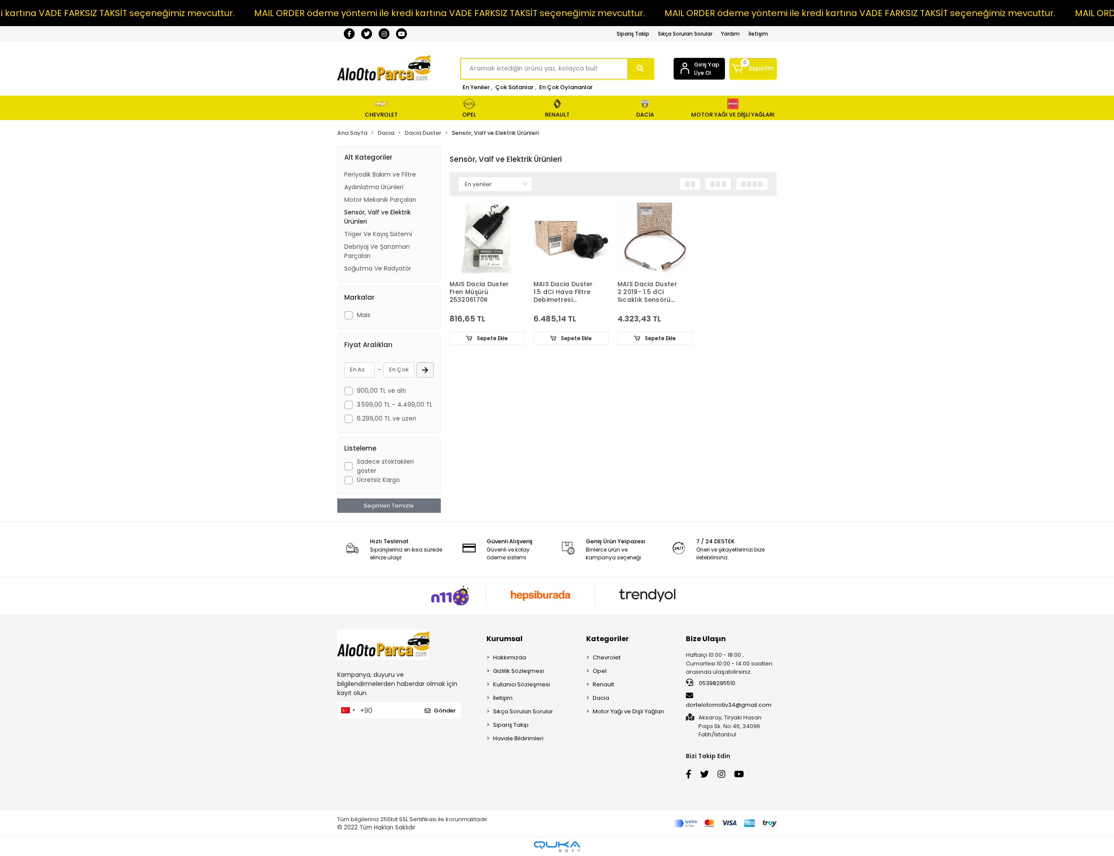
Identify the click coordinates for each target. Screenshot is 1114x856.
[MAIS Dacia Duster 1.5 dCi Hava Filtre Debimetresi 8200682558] (571, 238)
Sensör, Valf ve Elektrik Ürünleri (377, 217)
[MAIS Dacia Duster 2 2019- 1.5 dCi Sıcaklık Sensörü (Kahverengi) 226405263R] (655, 238)
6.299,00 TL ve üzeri (386, 418)
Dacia (601, 698)
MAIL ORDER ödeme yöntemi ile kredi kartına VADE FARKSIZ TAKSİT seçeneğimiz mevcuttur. (449, 13)
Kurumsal (505, 639)
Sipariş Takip (633, 33)
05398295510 (716, 683)
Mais (363, 315)
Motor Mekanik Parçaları (380, 199)
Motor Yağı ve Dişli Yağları (628, 711)
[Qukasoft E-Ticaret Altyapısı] (557, 846)
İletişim (758, 33)
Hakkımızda (509, 657)
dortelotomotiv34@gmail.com (729, 705)
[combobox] (348, 710)
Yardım (730, 33)
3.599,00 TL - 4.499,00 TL (395, 404)
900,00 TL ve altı (381, 390)
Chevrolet (607, 657)
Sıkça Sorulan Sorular (685, 33)
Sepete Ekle (492, 338)
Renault (603, 684)
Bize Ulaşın (706, 639)
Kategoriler (607, 639)
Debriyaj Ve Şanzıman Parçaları (377, 251)
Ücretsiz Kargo (378, 479)
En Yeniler (476, 87)
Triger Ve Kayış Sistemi (378, 234)
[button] (753, 69)
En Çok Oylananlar (566, 87)
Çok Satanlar (514, 87)
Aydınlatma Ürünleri (373, 187)
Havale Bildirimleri (518, 738)
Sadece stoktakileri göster (385, 466)
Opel (600, 671)
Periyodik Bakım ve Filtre (380, 174)
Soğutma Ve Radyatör (377, 268)
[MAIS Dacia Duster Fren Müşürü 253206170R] (487, 238)
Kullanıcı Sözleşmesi (521, 684)
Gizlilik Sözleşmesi (518, 671)
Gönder (445, 710)
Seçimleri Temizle (389, 506)
